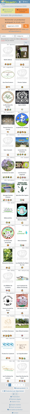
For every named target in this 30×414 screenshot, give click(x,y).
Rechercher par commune (22, 11)
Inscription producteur (16, 409)
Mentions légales (16, 399)
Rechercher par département (8, 11)
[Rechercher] (26, 26)
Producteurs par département (14, 391)
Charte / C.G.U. (15, 401)
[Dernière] (23, 384)
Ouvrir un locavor (16, 407)
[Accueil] (9, 1)
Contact (15, 413)
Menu (26, 2)
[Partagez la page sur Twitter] (13, 394)
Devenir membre (16, 405)
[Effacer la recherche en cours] (3, 26)
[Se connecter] (20, 1)
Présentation (16, 397)
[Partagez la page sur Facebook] (16, 394)
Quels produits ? (21, 388)
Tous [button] (26, 42)
